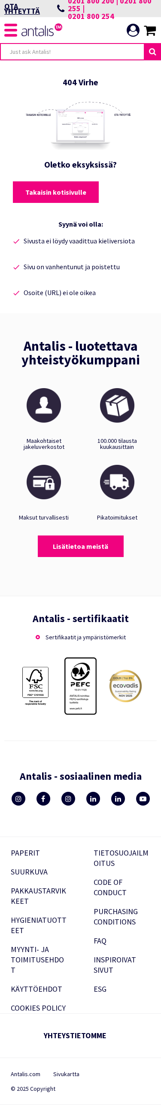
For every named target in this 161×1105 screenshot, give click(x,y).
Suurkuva (29, 872)
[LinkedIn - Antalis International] (118, 799)
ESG (100, 989)
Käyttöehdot (36, 989)
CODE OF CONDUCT (110, 887)
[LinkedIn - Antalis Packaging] (93, 799)
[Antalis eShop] (42, 34)
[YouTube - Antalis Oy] (143, 799)
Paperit (25, 853)
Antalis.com (25, 1074)
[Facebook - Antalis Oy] (43, 799)
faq (100, 941)
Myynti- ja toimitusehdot (37, 959)
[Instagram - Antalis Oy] (18, 799)
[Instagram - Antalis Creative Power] (68, 799)
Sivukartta (66, 1074)
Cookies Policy (38, 1008)
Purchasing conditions (116, 916)
